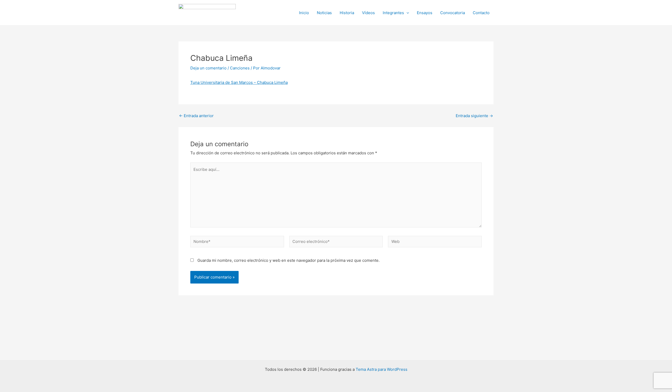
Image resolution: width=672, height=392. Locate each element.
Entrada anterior (196, 116)
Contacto (481, 12)
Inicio (304, 12)
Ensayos (424, 12)
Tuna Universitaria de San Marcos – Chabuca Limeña (239, 82)
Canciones (240, 68)
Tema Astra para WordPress (381, 369)
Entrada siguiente (474, 116)
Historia (347, 12)
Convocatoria (452, 12)
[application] (406, 12)
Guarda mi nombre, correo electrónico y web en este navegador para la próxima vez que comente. (288, 260)
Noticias (324, 12)
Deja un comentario (208, 68)
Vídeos (368, 12)
